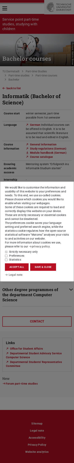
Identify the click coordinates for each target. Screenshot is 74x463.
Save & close (43, 267)
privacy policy (41, 246)
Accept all (16, 267)
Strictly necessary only (23, 251)
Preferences (16, 255)
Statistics (15, 259)
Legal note (16, 274)
